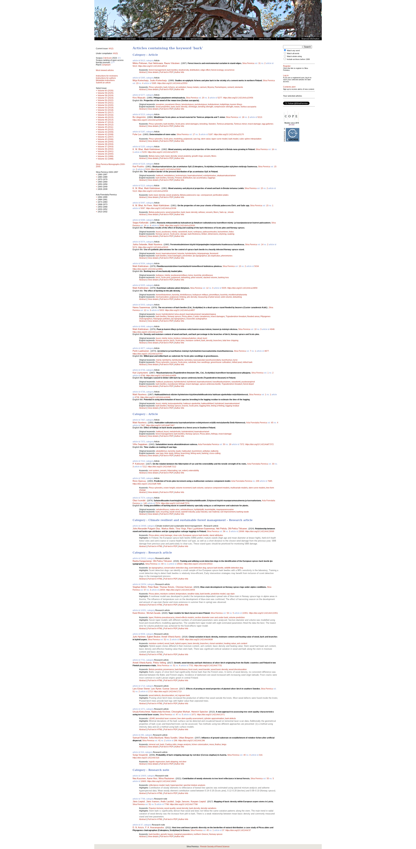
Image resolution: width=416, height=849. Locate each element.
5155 (144, 152)
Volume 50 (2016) (105, 115)
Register (287, 66)
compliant (106, 65)
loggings (211, 178)
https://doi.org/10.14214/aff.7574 (175, 503)
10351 (245, 613)
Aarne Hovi (152, 778)
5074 (135, 247)
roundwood (173, 384)
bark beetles (172, 70)
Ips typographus (200, 256)
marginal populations (183, 834)
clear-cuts (177, 535)
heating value (230, 643)
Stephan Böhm (140, 587)
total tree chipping (230, 340)
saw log (196, 139)
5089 (161, 225)
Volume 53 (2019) (105, 108)
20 (203, 98)
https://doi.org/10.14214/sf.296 (191, 740)
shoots (231, 212)
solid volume (226, 297)
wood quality (170, 808)
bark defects (230, 718)
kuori (190, 232)
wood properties (163, 107)
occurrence (229, 70)
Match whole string (294, 56)
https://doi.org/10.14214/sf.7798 (184, 804)
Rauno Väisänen (172, 63)
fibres (213, 156)
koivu (190, 275)
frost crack (192, 669)
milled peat (237, 362)
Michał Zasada (153, 613)
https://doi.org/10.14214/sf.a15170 (229, 134)
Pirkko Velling (159, 662)
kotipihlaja (224, 104)
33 (273, 464)
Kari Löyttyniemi (140, 372)
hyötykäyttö (199, 509)
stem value (206, 139)
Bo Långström (139, 117)
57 (145, 590)
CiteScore (107, 58)
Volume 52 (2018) (105, 110)
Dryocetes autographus (196, 319)
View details (153, 72)
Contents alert (289, 87)
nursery (173, 362)
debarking (185, 277)
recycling (165, 512)
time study (168, 453)
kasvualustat (199, 360)
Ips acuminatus (200, 178)
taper (151, 617)
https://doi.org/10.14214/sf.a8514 (152, 66)
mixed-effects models (184, 617)
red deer (182, 762)
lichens (171, 87)
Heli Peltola (221, 528)
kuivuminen (223, 232)
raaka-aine (174, 509)
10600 (143, 781)
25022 (180, 564)
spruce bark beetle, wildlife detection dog (225, 568)
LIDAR (152, 718)
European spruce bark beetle (195, 535)
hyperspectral (176, 785)
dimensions (213, 234)
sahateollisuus (162, 509)
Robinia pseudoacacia (164, 617)
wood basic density (219, 669)
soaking (230, 234)
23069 (241, 531)
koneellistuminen (163, 295)
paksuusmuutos (210, 232)
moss (211, 744)
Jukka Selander (140, 244)
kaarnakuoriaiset (195, 175)
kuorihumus (227, 360)
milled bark (247, 362)
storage (183, 234)
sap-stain (231, 594)
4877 (266, 351)
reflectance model (157, 785)
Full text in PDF (166, 72)
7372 (242, 444)
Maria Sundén (170, 737)
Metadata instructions (105, 80)
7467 (143, 425)
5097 (143, 208)
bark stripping (172, 762)
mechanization (162, 297)
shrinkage (192, 107)
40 (244, 755)
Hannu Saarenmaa (141, 307)
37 (223, 830)
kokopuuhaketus (189, 338)
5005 (224, 288)
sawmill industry (188, 512)
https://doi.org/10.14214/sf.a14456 (161, 375)
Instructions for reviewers (107, 76)
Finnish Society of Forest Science (214, 846)
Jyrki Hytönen (139, 636)
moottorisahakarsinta (237, 295)
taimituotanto (177, 360)
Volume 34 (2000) (105, 154)
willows (201, 212)
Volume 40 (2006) (105, 139)
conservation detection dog (176, 568)
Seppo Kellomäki (141, 222)
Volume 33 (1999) (105, 156)
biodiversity (184, 70)
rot (176, 695)
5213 (260, 117)
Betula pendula (155, 669)
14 (145, 225)
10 (255, 329)
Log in (286, 75)
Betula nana (154, 156)
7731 (191, 665)
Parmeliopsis (220, 87)
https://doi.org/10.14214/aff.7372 (259, 444)
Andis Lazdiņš (167, 801)
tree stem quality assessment (190, 718)
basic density (181, 107)
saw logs (159, 453)
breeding (204, 124)
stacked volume (210, 277)
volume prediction (237, 617)
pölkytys (206, 451)
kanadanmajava (209, 314)
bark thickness (194, 234)
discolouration (168, 695)
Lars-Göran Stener (141, 688)
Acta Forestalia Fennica (256, 422)
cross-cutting (215, 453)
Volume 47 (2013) (105, 122)
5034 (256, 266)
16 (273, 149)
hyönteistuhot (168, 314)
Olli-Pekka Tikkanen (237, 528)
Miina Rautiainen (166, 778)
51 (174, 665)
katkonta (214, 451)
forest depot (248, 384)
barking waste (242, 512)
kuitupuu (160, 275)
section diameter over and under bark (211, 617)
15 (275, 166)
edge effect (205, 70)
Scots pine (180, 124)
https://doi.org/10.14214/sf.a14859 (242, 288)
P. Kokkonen (138, 464)
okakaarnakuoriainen (226, 175)
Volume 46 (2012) (105, 125)
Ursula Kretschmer (141, 712)
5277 (220, 98)
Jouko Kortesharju (158, 80)
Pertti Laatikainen (141, 351)
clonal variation (216, 643)
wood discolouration (238, 669)
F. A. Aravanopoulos (154, 827)
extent (185, 470)
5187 (210, 134)
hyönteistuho (190, 253)
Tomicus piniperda (225, 124)
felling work (196, 453)
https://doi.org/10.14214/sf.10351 (263, 613)
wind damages (192, 124)
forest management (157, 70)
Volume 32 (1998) (105, 159)
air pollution (181, 87)
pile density (192, 297)
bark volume (198, 488)
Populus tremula (156, 808)
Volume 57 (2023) (105, 98)
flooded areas (253, 316)
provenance (168, 669)
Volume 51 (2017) (105, 112)
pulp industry (202, 512)
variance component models (216, 488)
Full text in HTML (155, 546)
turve (235, 360)
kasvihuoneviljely (213, 360)
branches (217, 340)
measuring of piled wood (209, 297)
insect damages (175, 256)
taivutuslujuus (188, 104)
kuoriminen (197, 451)
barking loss (223, 277)
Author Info (179, 72)
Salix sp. (223, 212)
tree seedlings (203, 362)
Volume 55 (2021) (105, 103)
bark (165, 87)
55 (268, 778)
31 (259, 63)
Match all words (293, 53)
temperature (181, 594)
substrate (192, 362)
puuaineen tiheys (173, 104)
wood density (182, 808)
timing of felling (217, 406)
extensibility (193, 470)
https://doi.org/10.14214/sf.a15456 (238, 98)
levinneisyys (181, 175)
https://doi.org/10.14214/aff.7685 (147, 484)
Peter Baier (153, 587)
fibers (216, 212)
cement (230, 87)
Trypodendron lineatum (236, 316)
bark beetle (205, 594)
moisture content (193, 340)
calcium (203, 87)
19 (230, 444)
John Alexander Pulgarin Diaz (146, 528)
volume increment (184, 488)
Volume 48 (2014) (105, 120)
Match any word (293, 50)
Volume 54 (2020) (105, 105)
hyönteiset (191, 382)
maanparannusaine (225, 509)
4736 (137, 397)
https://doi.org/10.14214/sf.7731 (208, 665)
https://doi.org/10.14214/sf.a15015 (153, 247)
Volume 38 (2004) (105, 144)
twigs (224, 744)
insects (185, 406)
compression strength (223, 107)
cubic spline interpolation (250, 139)
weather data (193, 594)
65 (272, 422)
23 (137, 83)
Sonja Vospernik (140, 755)
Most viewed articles (105, 70)
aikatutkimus (161, 451)
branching (185, 453)
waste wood (174, 512)
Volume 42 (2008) (105, 134)
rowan (237, 107)
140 (145, 503)
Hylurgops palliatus (161, 319)
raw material (213, 512)
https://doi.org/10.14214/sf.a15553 (172, 83)
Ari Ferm (148, 205)
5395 (154, 83)
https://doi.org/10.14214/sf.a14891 (148, 269)
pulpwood (187, 139)
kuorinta (197, 275)
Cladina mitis (170, 744)
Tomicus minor (240, 124)
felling (177, 453)
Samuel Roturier (140, 737)
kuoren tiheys (236, 104)
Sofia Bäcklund (156, 737)
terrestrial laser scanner (166, 718)
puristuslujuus (201, 104)
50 (224, 444)
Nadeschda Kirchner (160, 712)
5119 (147, 169)
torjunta (180, 253)
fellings (182, 384)
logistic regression (157, 762)
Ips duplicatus (214, 256)
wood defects (155, 695)
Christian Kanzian (184, 587)
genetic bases (167, 834)
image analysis (184, 744)
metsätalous (169, 175)
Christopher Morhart (180, 712)
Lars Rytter (156, 688)
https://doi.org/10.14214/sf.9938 (199, 639)
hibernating (172, 470)
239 (257, 481)
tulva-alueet (180, 314)
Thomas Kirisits (167, 587)
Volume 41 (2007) (105, 137)
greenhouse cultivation (221, 362)
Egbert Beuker (153, 636)
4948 (272, 329)
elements (239, 87)
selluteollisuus (186, 509)
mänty (174, 232)
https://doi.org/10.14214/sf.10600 (161, 781)
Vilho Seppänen (140, 444)
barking (205, 453)
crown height (169, 488)
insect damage (254, 124)
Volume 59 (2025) (105, 93)
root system (154, 470)
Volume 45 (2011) (105, 127)
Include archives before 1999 (298, 59)
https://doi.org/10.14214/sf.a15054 (153, 191)
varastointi (182, 232)
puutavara (166, 232)
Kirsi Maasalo (139, 97)
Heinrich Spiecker (199, 712)
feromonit (214, 253)
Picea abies (187, 316)
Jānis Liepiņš (139, 801)
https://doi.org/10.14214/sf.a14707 (148, 354)
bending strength (205, 107)
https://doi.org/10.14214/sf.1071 (211, 714)
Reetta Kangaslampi (142, 561)
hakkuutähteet (207, 403)
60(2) (111, 48)
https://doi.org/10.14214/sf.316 (146, 758)
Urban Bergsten (186, 737)
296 (175, 740)
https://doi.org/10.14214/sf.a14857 (180, 310)
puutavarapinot (248, 382)
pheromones (226, 256)
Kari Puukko (138, 166)
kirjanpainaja (203, 253)
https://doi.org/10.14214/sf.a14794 (148, 332)
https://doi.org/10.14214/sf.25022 (198, 564)
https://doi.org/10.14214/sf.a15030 (180, 225)
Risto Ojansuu (139, 481)
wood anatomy (184, 156)
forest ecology (217, 70)
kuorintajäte (210, 509)
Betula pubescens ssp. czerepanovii (196, 195)
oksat (199, 338)
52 (165, 639)
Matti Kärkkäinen (152, 149)
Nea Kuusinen (139, 778)
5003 (161, 310)
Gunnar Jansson (170, 688)
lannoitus (188, 360)
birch (158, 277)
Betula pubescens (157, 212)
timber (204, 234)
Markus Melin (168, 528)
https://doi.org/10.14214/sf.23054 (180, 590)
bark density (194, 808)
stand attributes (216, 535)
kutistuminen (213, 104)
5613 (135, 66)
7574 (157, 503)
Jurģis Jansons (182, 801)
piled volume (196, 277)
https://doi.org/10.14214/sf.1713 (168, 691)
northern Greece (201, 834)
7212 (144, 466)
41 (159, 740)
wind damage (166, 535)
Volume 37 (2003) (105, 146)
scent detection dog (197, 568)
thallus (218, 744)
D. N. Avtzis (138, 827)
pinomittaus (214, 295)
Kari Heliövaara (156, 63)
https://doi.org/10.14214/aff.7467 (160, 425)
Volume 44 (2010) (105, 129)
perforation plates (220, 195)
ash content (242, 643)
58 (224, 531)
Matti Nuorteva (155, 244)
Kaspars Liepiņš (198, 801)
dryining (222, 234)
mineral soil (154, 744)
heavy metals (193, 87)
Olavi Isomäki (139, 500)
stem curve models (257, 488)
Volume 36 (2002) (105, 149)
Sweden (212, 124)
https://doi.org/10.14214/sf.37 (238, 830)
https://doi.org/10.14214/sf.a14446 (155, 397)
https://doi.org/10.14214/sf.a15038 (161, 208)
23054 (162, 590)
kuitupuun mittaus (200, 295)
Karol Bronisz (139, 613)
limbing (182, 297)
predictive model (218, 594)
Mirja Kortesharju (141, 80)
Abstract (142, 72)
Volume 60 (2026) (105, 90)
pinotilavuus (207, 275)
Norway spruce (162, 234)
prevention (187, 256)
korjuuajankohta (175, 403)
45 (208, 830)
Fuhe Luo (137, 134)
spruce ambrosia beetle (210, 384)
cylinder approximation (214, 718)
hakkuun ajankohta (191, 403)
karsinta (175, 295)
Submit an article (103, 83)
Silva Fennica (248, 63)
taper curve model (220, 139)
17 (194, 134)
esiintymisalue (209, 175)
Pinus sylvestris (155, 87)
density (209, 340)
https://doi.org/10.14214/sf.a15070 (163, 152)
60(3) (115, 53)
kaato (178, 451)
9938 (181, 639)
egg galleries (267, 124)
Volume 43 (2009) (105, 132)
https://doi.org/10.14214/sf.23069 (259, 531)
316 (260, 755)
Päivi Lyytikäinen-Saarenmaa (201, 528)
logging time (204, 406)
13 (240, 266)
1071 (193, 714)
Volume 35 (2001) (105, 151)
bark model (233, 139)
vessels (207, 156)
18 (243, 117)
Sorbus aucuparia (248, 107)
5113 (135, 191)
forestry (171, 178)
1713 (150, 691)
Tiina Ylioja (181, 528)
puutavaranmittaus (179, 275)
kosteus (177, 338)
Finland (178, 178)
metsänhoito (175, 431)
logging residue (232, 406)
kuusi (158, 232)
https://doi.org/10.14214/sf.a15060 (166, 169)
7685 (270, 481)
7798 (166, 804)
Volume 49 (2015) (105, 117)
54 (228, 613)
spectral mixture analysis (194, 785)
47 (177, 714)
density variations (208, 808)
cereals (163, 470)
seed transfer (204, 669)
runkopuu (197, 232)
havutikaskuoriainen (221, 382)
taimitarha (166, 360)
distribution (195, 70)
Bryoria (211, 87)
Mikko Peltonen (140, 63)
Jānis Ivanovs (152, 801)
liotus (231, 232)
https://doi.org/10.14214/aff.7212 (162, 466)
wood (166, 643)
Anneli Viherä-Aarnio (171, 636)
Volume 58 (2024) (105, 95)
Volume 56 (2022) (105, 100)
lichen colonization (200, 744)
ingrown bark (184, 695)
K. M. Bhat (138, 149)
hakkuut (159, 175)
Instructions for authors (106, 78)
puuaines (160, 104)
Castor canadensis (201, 316)
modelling (178, 139)
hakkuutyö (186, 451)
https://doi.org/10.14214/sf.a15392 (148, 120)
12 (207, 288)
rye (179, 470)
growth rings (197, 156)
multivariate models (239, 488)
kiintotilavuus (186, 295)
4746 (143, 375)
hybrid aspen (181, 643)
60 (162, 564)
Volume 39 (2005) (105, 142)
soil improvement (227, 512)
